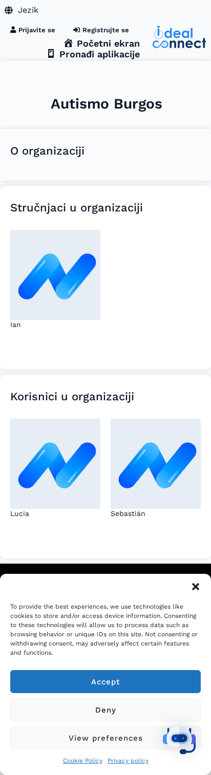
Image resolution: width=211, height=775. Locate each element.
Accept (105, 681)
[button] (196, 587)
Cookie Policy (82, 760)
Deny (105, 710)
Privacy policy (128, 760)
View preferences (106, 738)
